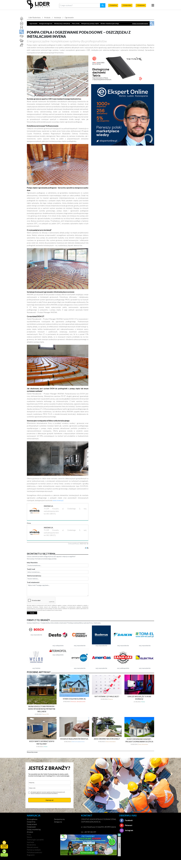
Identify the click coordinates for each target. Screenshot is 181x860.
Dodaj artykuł (32, 824)
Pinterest (128, 825)
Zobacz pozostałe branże (140, 23)
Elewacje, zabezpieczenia (78, 701)
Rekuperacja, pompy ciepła (90, 23)
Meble (143, 701)
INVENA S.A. (48, 506)
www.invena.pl (58, 500)
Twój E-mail (31, 569)
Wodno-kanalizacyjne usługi (109, 23)
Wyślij (32, 613)
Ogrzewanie (69, 17)
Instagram (129, 830)
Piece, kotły (75, 23)
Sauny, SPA (45, 714)
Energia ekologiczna (45, 23)
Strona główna (32, 819)
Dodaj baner (31, 827)
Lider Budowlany (34, 17)
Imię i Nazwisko (32, 562)
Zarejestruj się (59, 819)
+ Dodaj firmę (113, 5)
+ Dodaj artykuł (127, 5)
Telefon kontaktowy (34, 576)
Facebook (129, 820)
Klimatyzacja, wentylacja (62, 23)
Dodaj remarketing (34, 829)
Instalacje (57, 17)
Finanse (110, 699)
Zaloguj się (58, 822)
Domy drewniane (111, 741)
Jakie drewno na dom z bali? (107, 739)
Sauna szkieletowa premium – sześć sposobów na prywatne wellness (41, 708)
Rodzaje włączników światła (74, 739)
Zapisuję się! (50, 800)
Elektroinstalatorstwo (78, 741)
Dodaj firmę (31, 822)
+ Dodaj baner (141, 5)
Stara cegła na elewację (74, 699)
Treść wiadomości (33, 582)
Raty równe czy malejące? (107, 696)
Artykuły (47, 17)
